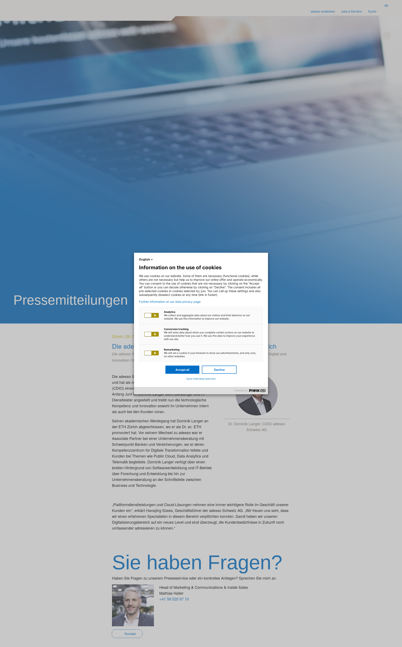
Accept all (182, 369)
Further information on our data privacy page (170, 301)
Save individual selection (201, 378)
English (144, 259)
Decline (219, 369)
